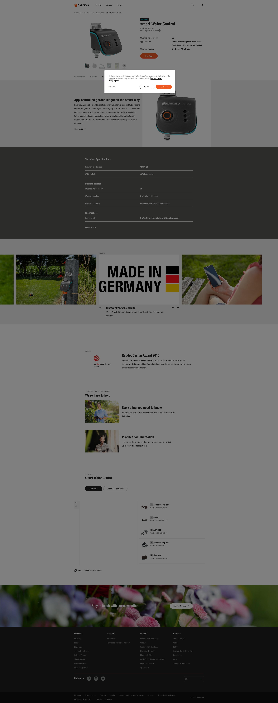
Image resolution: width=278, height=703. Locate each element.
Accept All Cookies (164, 87)
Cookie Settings (112, 86)
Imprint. (116, 81)
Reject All (147, 87)
